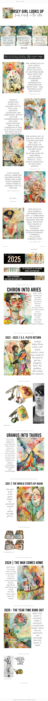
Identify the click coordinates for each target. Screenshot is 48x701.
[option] (8, 36)
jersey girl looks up (23, 699)
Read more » (13, 198)
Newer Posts (5, 246)
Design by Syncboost (31, 699)
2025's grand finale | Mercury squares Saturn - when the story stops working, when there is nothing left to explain (13, 180)
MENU (25, 25)
